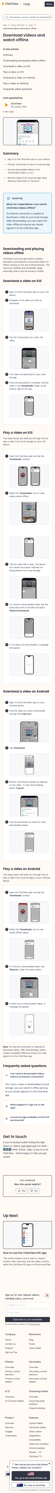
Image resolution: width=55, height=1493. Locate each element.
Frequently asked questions (17, 89)
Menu (49, 4)
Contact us (10, 1344)
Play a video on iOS (13, 72)
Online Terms (45, 1490)
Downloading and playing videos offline (24, 60)
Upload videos (36, 1423)
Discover (9, 1427)
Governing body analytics (37, 1402)
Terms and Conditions (29, 1490)
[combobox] (27, 1312)
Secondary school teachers (38, 1373)
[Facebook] (7, 1466)
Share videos (35, 1431)
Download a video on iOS (16, 66)
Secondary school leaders (38, 1380)
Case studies (35, 1348)
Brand (32, 1344)
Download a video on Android (19, 77)
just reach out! (28, 1146)
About (8, 1339)
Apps (31, 25)
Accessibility (35, 1439)
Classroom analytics (38, 1444)
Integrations (35, 1435)
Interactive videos (37, 1427)
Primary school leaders (12, 1380)
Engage (8, 1431)
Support (9, 1348)
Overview (9, 1367)
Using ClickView (18, 25)
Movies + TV (35, 1452)
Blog (31, 1339)
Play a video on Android (16, 83)
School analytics (37, 1448)
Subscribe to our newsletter (27, 1319)
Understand (10, 1435)
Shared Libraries (37, 1408)
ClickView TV (35, 1456)
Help (5, 25)
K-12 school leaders (14, 1401)
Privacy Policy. (34, 1324)
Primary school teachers (12, 1373)
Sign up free (11, 1352)
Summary (8, 54)
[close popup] (49, 1463)
